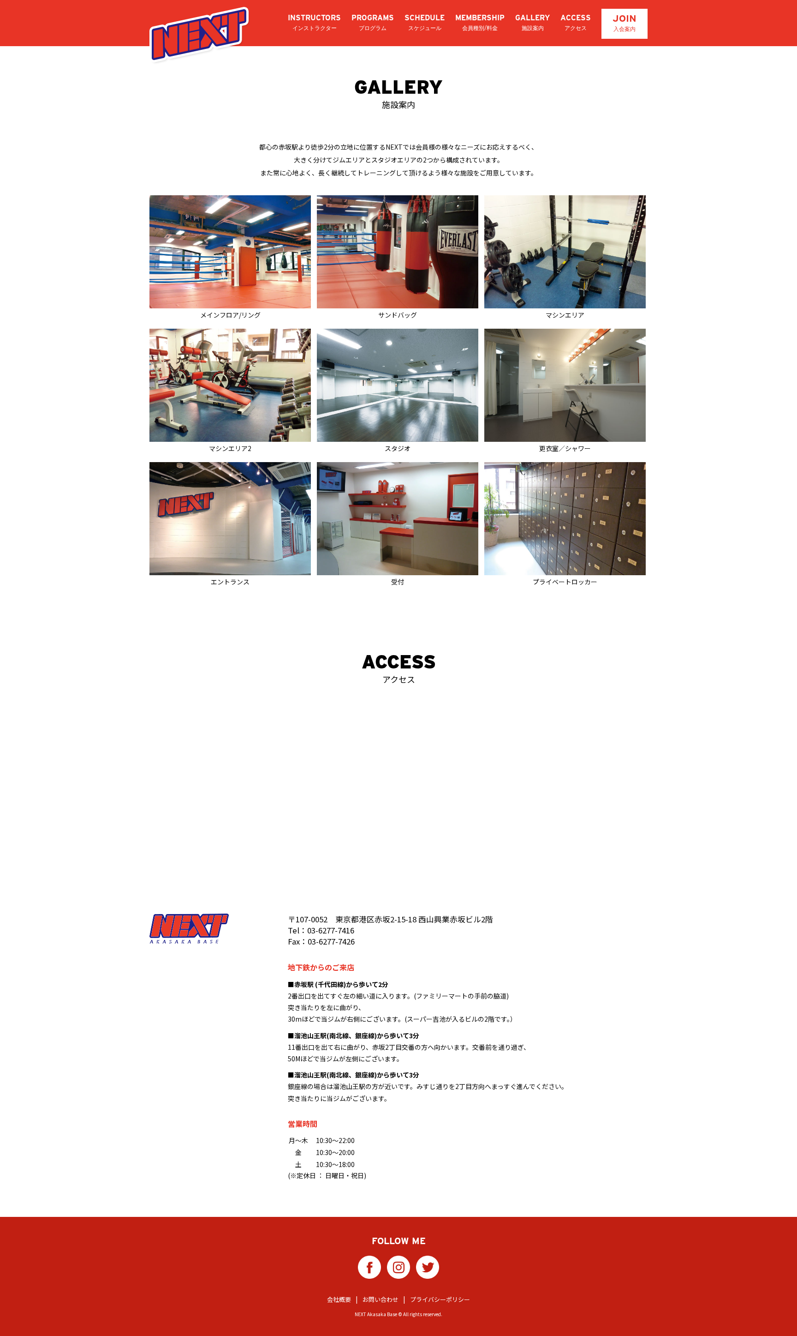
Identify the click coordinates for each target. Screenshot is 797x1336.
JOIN (624, 22)
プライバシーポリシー (440, 1299)
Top (775, 1314)
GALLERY (532, 22)
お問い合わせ (380, 1299)
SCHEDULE (424, 22)
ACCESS (575, 22)
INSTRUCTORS (314, 22)
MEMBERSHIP (480, 22)
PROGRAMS (372, 22)
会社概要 (339, 1299)
